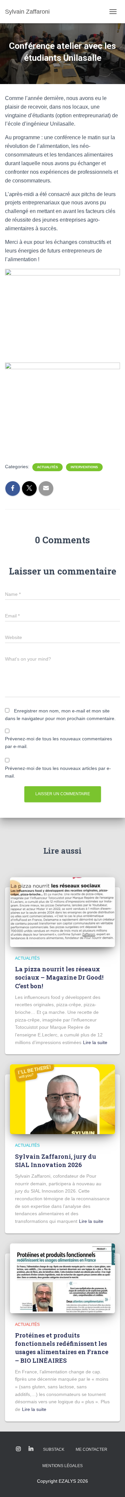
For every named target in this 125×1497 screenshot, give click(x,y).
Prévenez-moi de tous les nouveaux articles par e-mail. (58, 772)
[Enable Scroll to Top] (111, 1483)
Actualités (47, 467)
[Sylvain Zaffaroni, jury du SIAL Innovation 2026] (62, 1099)
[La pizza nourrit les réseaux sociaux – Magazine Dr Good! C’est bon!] (62, 911)
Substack (53, 1449)
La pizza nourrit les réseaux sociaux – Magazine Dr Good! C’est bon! (59, 977)
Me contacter (91, 1449)
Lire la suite (95, 1042)
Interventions (84, 467)
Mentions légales (62, 1465)
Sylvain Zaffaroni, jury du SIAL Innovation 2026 (55, 1160)
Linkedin (31, 1449)
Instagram (18, 1449)
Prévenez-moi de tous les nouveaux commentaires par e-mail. (58, 742)
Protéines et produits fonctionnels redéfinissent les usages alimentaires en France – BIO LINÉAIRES (61, 1347)
